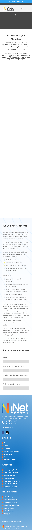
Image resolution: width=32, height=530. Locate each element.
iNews (5, 457)
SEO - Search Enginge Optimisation (16, 80)
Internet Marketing (9, 478)
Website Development (16, 117)
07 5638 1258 (20, 1)
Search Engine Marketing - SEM (12, 481)
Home (5, 443)
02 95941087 (12, 1)
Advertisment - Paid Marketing (16, 191)
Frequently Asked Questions (11, 451)
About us (6, 446)
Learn (16, 98)
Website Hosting (8, 497)
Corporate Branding (9, 508)
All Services (7, 448)
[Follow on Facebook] (3, 432)
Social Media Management (16, 152)
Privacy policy (8, 528)
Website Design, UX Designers (12, 484)
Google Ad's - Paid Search (10, 487)
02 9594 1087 (11, 421)
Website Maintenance (9, 511)
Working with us (8, 454)
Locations (13, 460)
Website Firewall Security (10, 500)
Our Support (7, 514)
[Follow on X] (7, 432)
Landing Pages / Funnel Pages (11, 505)
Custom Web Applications (11, 502)
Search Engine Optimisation (11, 470)
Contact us (7, 460)
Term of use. (17, 528)
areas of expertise (8, 342)
